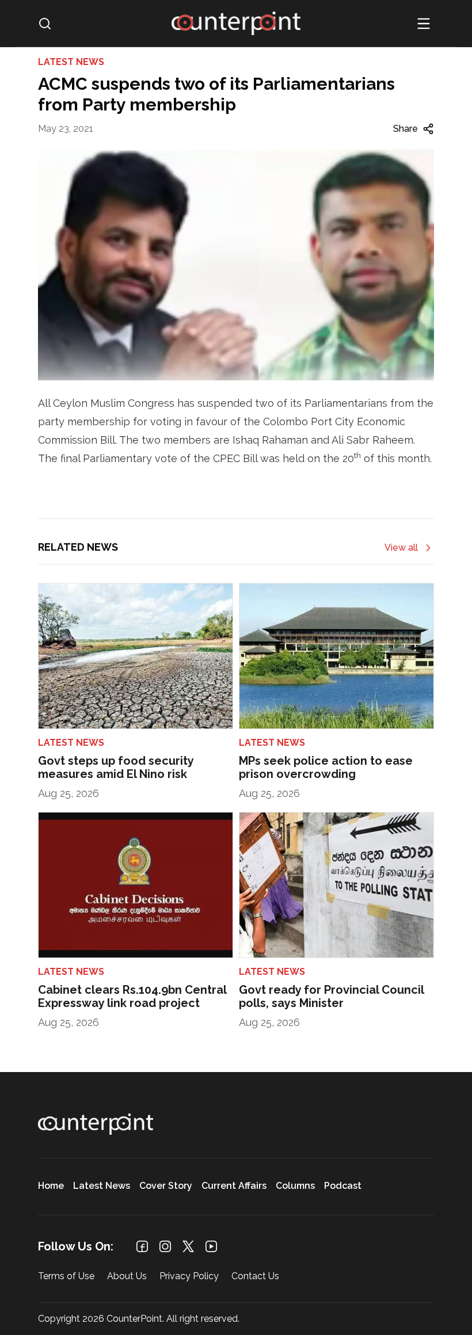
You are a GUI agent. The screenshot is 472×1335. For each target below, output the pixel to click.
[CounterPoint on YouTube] (211, 1246)
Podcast (342, 1186)
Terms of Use (66, 1276)
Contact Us (255, 1276)
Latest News (101, 1186)
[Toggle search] (45, 23)
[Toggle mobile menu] (423, 23)
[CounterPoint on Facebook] (142, 1246)
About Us (127, 1276)
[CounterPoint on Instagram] (165, 1246)
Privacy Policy (189, 1276)
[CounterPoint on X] (188, 1246)
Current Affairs (234, 1186)
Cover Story (165, 1186)
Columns (295, 1186)
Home (51, 1186)
